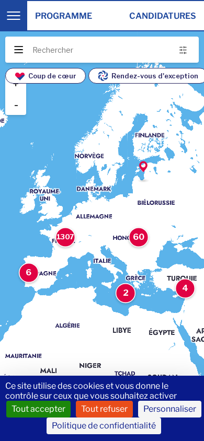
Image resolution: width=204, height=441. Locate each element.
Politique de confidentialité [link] (104, 426)
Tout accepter (38, 409)
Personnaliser (169, 409)
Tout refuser (104, 409)
